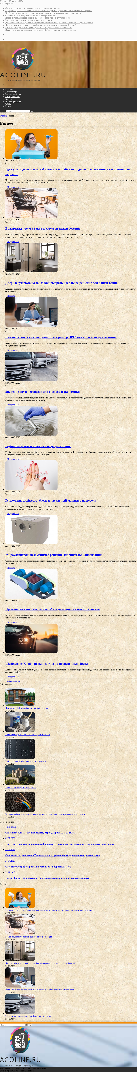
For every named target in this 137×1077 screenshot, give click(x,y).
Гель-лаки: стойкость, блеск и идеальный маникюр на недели (50, 500)
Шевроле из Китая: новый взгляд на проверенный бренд (46, 663)
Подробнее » (13, 187)
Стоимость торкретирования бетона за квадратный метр (31, 15)
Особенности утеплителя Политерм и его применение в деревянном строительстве (43, 13)
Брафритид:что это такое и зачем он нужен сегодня (28, 20)
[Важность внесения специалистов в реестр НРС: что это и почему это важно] (31, 326)
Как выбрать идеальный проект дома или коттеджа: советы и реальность (38, 27)
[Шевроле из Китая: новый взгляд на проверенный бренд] (31, 652)
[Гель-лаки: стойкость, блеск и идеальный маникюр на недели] (31, 489)
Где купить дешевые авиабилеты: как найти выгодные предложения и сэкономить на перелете (48, 10)
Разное (8, 106)
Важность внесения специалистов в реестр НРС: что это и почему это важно (40, 30)
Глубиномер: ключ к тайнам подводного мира (38, 446)
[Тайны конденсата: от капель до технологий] (20, 758)
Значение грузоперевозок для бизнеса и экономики (42, 391)
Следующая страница (10, 681)
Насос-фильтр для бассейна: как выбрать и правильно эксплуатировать (37, 18)
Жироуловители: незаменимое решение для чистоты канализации (53, 554)
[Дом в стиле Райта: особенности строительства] (20, 705)
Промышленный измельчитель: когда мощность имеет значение (52, 609)
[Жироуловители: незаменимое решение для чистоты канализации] (31, 544)
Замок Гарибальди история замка (20, 787)
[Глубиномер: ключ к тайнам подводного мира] (31, 435)
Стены (8, 104)
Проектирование (13, 101)
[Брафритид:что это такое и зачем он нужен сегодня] (31, 217)
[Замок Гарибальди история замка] (20, 784)
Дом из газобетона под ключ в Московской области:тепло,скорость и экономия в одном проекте (49, 23)
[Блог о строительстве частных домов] (22, 80)
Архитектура (11, 92)
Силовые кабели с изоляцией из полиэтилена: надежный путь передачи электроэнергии (45, 813)
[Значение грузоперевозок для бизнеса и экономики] (31, 380)
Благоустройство (13, 94)
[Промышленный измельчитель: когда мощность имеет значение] (31, 598)
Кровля (8, 99)
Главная (9, 89)
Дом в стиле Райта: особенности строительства (26, 708)
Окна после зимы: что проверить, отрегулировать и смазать (32, 8)
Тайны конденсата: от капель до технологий (25, 761)
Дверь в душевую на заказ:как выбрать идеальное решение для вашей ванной (40, 25)
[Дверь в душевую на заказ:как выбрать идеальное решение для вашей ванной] (31, 272)
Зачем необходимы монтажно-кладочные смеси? (27, 734)
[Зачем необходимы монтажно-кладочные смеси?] (20, 731)
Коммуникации (12, 96)
